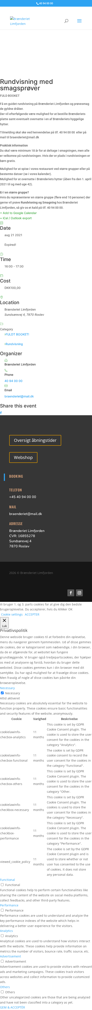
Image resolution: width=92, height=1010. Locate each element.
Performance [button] (9, 905)
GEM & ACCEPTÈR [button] (12, 1007)
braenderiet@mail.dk (19, 396)
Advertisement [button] (10, 956)
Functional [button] (7, 880)
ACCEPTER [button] (32, 614)
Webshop (23, 457)
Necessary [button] (7, 688)
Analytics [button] (6, 931)
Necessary (12, 693)
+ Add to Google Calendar (18, 213)
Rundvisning (14, 344)
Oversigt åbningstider (35, 440)
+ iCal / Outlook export (16, 218)
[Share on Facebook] (1, 413)
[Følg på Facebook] (70, 592)
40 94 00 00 (13, 381)
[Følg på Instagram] (79, 592)
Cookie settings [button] (12, 614)
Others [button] (5, 987)
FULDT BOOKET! (17, 334)
